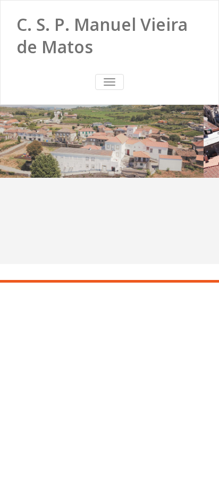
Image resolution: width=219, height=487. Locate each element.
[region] (109, 141)
